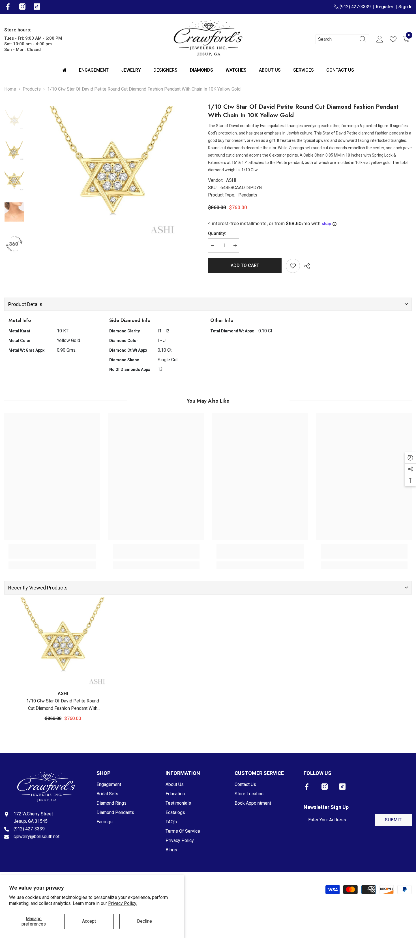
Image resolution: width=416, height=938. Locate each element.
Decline (144, 921)
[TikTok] (342, 786)
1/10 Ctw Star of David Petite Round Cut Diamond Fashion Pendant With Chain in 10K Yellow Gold (62, 705)
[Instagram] (324, 786)
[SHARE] (305, 266)
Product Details (25, 304)
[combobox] (337, 39)
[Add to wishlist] (293, 266)
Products (32, 89)
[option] (112, 171)
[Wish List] (394, 39)
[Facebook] (307, 786)
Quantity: (217, 233)
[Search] (342, 39)
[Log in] (379, 39)
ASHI (231, 180)
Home (10, 89)
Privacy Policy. (122, 903)
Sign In (405, 6)
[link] (52, 555)
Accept (89, 921)
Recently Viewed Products (38, 588)
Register (386, 6)
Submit (393, 819)
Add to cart (245, 265)
